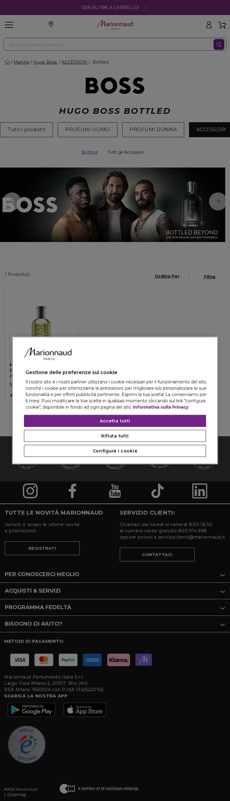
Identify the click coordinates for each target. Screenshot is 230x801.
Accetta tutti (115, 421)
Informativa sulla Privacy (160, 407)
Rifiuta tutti (115, 436)
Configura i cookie (115, 451)
